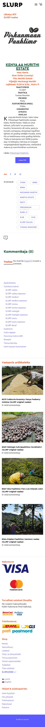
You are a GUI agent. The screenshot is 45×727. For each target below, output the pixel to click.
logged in (28, 261)
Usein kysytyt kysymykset (15, 347)
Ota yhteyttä (7, 697)
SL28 (22, 217)
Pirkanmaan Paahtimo (19, 153)
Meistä (5, 644)
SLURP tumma (12, 304)
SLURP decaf (11, 325)
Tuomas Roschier (28, 227)
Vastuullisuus (7, 647)
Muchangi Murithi (28, 192)
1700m (22, 182)
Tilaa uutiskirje (8, 668)
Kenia (22, 187)
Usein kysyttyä (8, 693)
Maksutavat (7, 704)
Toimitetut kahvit (11, 287)
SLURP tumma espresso (16, 308)
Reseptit (7, 340)
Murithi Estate (27, 197)
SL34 (33, 217)
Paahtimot (8, 329)
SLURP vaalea (26, 222)
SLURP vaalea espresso (16, 294)
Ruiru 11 (23, 212)
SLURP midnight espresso (17, 315)
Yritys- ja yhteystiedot (11, 654)
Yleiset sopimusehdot (11, 661)
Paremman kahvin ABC (13, 336)
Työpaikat (6, 665)
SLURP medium (12, 297)
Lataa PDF (22, 160)
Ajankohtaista (10, 283)
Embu (35, 182)
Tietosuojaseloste (9, 658)
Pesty (22, 202)
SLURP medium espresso (16, 301)
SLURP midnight (12, 311)
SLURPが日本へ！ (9, 672)
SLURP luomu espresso (15, 322)
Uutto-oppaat (9, 332)
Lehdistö (5, 651)
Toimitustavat (8, 700)
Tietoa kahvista (10, 343)
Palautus (5, 708)
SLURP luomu (11, 318)
